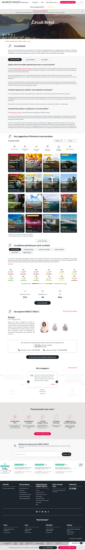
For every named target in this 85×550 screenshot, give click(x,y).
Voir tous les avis (72, 367)
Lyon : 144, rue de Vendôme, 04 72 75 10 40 (58, 491)
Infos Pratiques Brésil (23, 488)
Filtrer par (57, 140)
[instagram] (6, 34)
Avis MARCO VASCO (40, 498)
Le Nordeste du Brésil (28, 249)
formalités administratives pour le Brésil (22, 68)
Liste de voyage (21, 543)
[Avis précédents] (12, 469)
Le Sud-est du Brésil (59, 249)
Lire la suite (10, 263)
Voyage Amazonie (27, 252)
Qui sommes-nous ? (40, 492)
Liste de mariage (15, 543)
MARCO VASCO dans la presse (42, 500)
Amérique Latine (14, 41)
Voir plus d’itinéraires (42, 241)
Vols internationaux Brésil (24, 498)
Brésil (20, 41)
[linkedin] (3, 34)
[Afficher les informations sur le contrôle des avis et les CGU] (10, 470)
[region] (57, 327)
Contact (37, 490)
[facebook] (9, 34)
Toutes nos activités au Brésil (8, 488)
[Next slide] (57, 382)
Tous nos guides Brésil (37, 7)
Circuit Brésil (50, 7)
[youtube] (11, 34)
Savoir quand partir (42, 303)
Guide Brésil (21, 490)
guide (24, 41)
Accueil (7, 41)
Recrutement (38, 502)
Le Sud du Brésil (14, 252)
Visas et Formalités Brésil (24, 496)
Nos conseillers (39, 496)
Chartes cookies (42, 543)
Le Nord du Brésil (15, 249)
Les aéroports (11, 97)
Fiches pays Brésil (23, 492)
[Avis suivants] (75, 469)
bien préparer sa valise (15, 112)
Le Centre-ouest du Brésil (44, 249)
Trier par (70, 140)
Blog (37, 504)
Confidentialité (38, 543)
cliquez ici (62, 12)
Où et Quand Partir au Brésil (25, 494)
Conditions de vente (9, 543)
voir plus (27, 468)
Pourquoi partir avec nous (41, 494)
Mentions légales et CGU (29, 543)
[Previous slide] (28, 382)
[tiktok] (14, 34)
